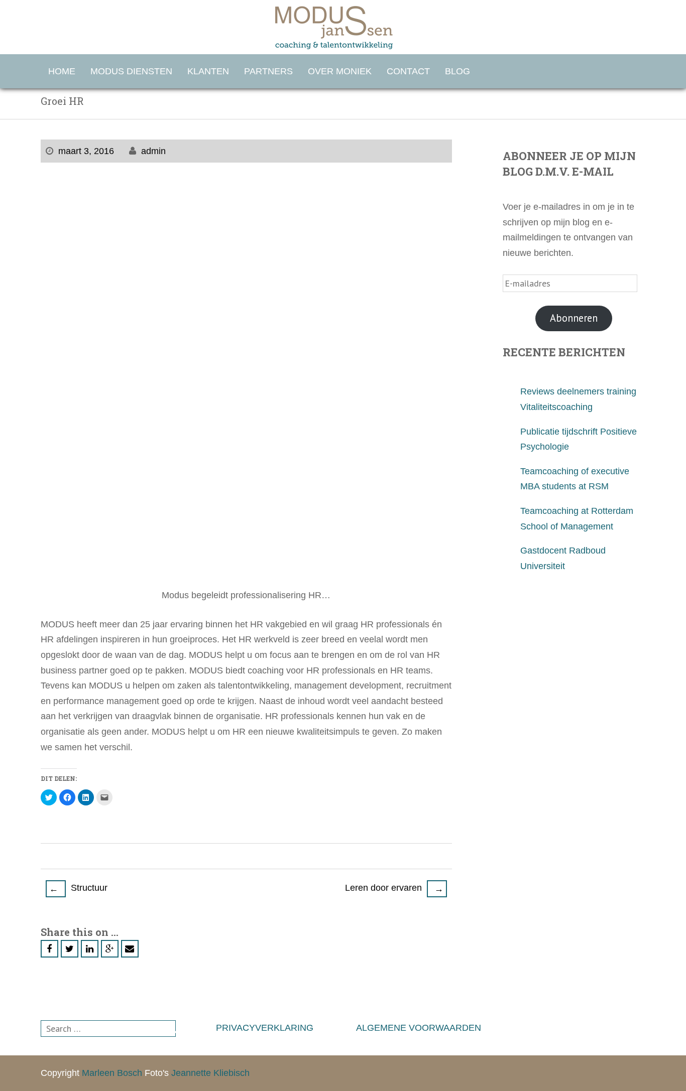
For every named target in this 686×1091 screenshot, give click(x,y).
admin (153, 151)
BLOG (457, 71)
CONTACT (408, 71)
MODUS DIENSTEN (131, 71)
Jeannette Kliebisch (210, 1073)
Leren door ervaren (394, 888)
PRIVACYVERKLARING (264, 1028)
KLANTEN (208, 71)
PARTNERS (268, 71)
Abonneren (574, 318)
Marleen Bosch (112, 1073)
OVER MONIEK (340, 71)
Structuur (78, 888)
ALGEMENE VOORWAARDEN (418, 1028)
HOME (61, 71)
